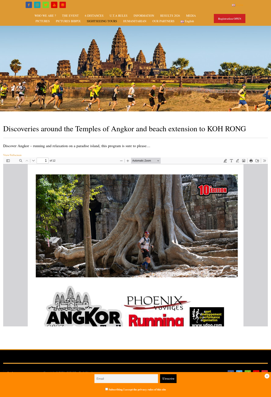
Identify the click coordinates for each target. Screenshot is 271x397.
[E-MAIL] (62, 5)
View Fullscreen (12, 155)
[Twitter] (46, 5)
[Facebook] (29, 5)
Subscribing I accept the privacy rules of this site (137, 389)
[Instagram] (37, 5)
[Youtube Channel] (54, 5)
